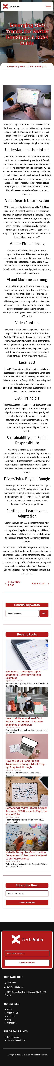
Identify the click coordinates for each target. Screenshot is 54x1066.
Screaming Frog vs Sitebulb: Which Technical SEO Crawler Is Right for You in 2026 (26, 811)
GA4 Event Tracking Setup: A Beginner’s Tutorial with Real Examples (23, 674)
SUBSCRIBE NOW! (27, 902)
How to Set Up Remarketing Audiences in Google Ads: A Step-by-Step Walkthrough (26, 764)
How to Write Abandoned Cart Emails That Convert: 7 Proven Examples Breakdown (24, 721)
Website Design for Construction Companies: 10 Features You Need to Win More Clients (26, 855)
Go (44, 613)
